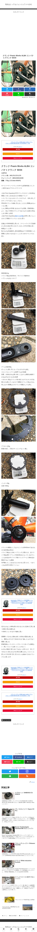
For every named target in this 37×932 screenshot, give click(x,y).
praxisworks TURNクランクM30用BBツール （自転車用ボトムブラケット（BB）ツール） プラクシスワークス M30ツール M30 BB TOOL (21, 602)
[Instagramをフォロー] (27, 771)
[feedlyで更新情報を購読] (10, 776)
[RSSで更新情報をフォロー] (27, 776)
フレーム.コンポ (7, 720)
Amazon (18, 153)
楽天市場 (18, 149)
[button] (33, 454)
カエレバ (20, 146)
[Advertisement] (18, 32)
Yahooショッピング (18, 158)
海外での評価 (19, 216)
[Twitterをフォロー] (10, 771)
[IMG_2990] (18, 136)
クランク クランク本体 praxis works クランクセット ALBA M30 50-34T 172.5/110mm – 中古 (19, 142)
